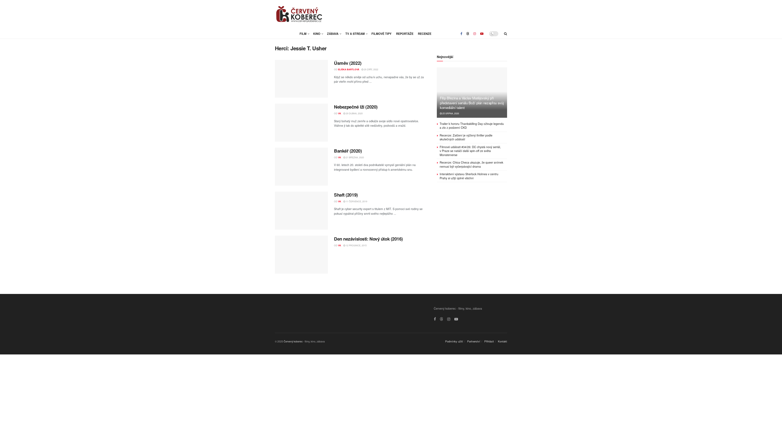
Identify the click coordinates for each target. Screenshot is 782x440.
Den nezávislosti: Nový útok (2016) (368, 238)
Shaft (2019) (346, 194)
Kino (316, 34)
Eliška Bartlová (348, 69)
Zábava (332, 34)
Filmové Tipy (381, 34)
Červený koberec (293, 341)
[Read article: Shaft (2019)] (301, 211)
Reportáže (404, 34)
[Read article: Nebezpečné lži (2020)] (301, 123)
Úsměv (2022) (347, 63)
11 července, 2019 (356, 201)
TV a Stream (355, 34)
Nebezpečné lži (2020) (356, 106)
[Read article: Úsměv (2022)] (301, 79)
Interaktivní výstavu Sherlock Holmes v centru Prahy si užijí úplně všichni (469, 176)
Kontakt (502, 341)
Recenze (424, 34)
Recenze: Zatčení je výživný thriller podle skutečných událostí (466, 137)
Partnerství (473, 341)
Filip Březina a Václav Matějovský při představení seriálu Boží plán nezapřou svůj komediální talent (472, 102)
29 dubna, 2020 (354, 113)
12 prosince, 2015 (356, 245)
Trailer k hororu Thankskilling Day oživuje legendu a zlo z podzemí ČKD (472, 126)
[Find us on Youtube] (481, 34)
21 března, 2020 (354, 157)
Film (303, 34)
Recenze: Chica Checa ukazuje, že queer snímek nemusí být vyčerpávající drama (471, 164)
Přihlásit (489, 341)
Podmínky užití (454, 341)
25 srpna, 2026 (450, 113)
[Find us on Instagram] (474, 34)
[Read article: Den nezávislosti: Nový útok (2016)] (301, 255)
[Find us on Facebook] (461, 34)
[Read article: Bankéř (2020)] (301, 167)
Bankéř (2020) (348, 150)
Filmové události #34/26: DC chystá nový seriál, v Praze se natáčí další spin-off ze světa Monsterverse (470, 151)
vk (339, 113)
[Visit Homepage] (299, 14)
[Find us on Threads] (467, 34)
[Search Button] (505, 34)
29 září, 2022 (370, 69)
